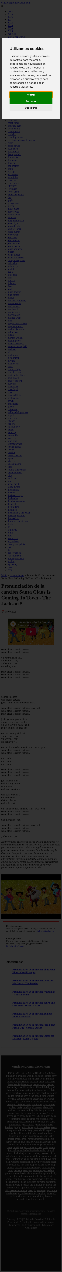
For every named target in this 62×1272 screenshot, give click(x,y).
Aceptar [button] (31, 94)
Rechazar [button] (31, 101)
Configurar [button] (31, 107)
